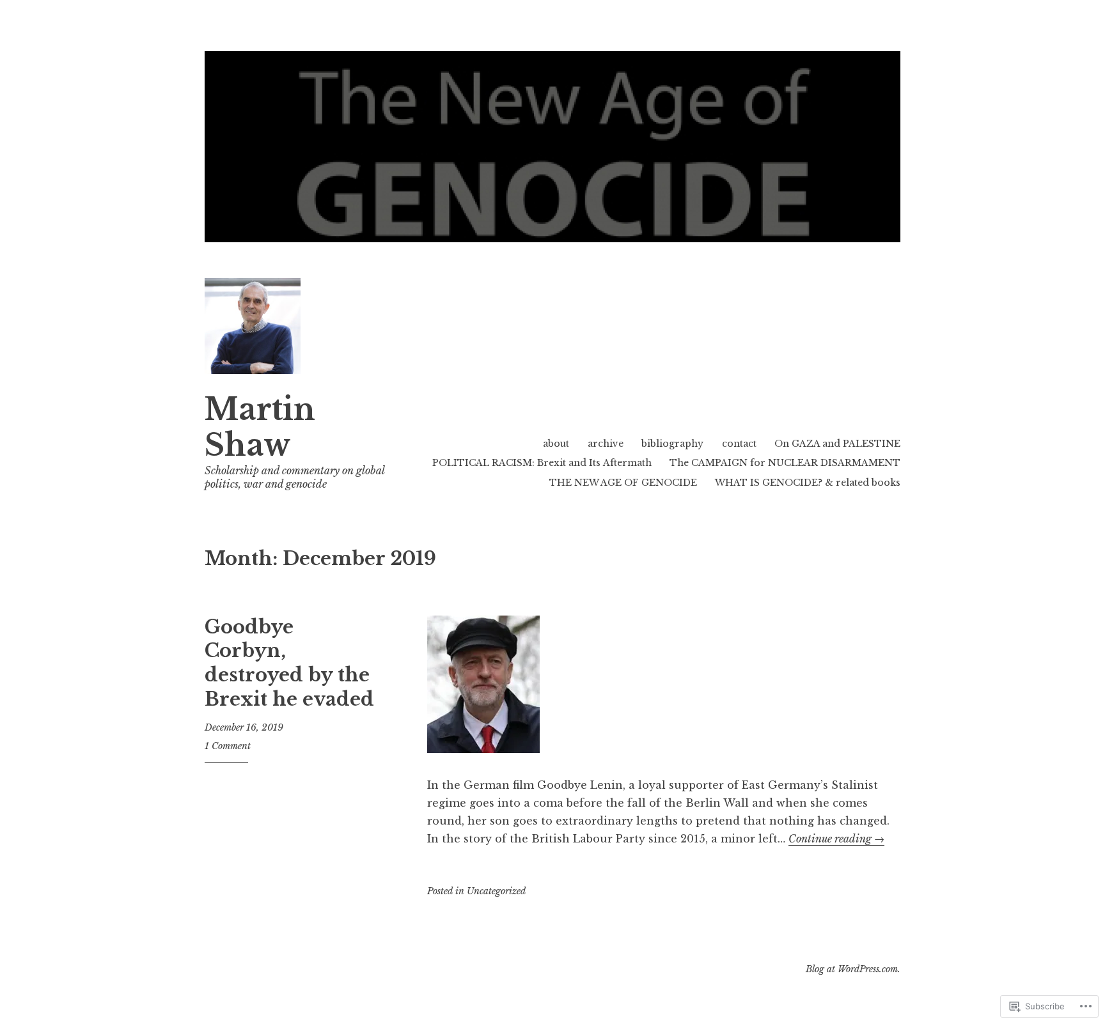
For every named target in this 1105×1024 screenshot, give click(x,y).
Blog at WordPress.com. (853, 969)
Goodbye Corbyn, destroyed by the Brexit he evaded (289, 663)
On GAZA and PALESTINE (837, 443)
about (556, 443)
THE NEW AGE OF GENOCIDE (623, 482)
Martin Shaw (260, 427)
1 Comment (228, 746)
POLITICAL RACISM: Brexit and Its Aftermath (542, 463)
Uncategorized (496, 891)
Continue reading (836, 838)
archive (605, 443)
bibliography (672, 443)
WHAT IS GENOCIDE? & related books (807, 482)
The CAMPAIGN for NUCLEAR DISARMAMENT (785, 463)
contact (739, 443)
